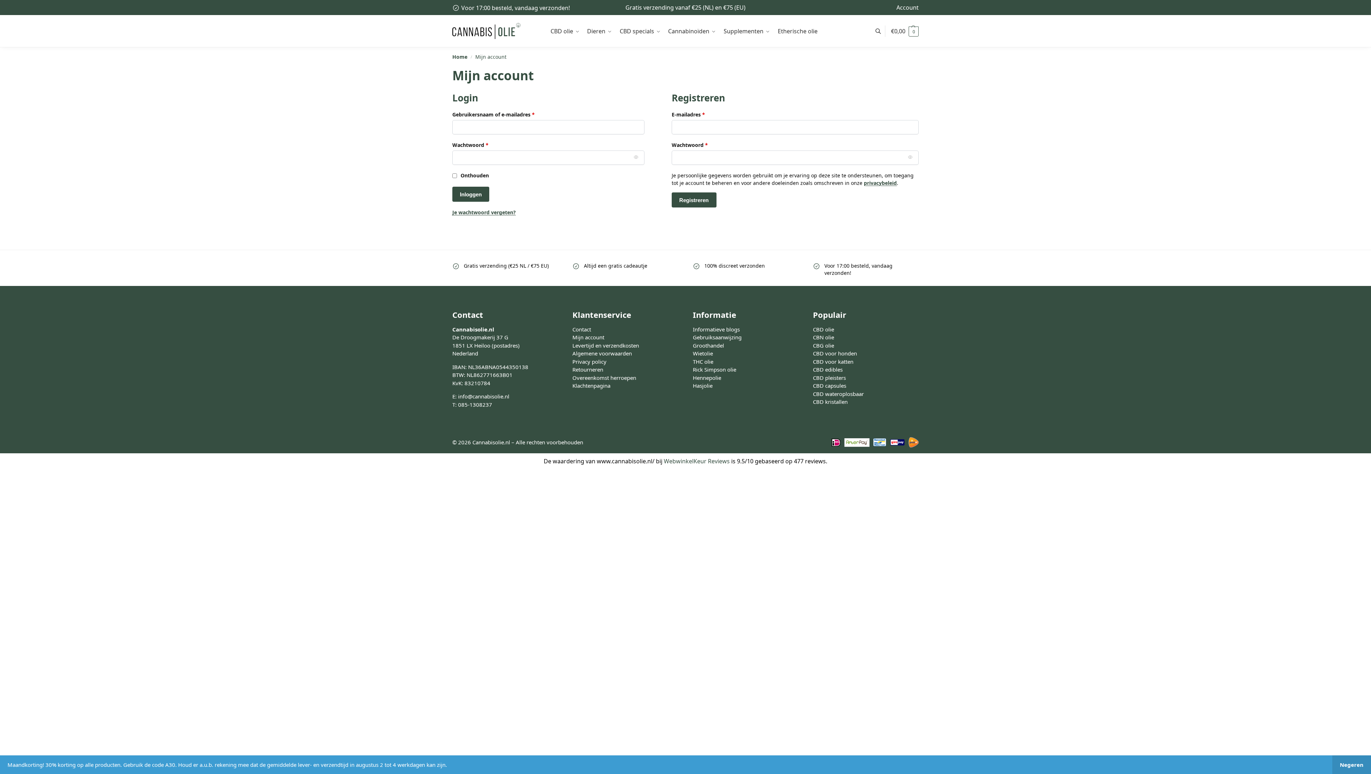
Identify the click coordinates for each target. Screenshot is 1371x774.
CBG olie (823, 345)
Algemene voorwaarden (602, 353)
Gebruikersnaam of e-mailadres (502, 114)
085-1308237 (475, 404)
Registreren (694, 200)
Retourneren (587, 369)
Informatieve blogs (716, 329)
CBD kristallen (830, 401)
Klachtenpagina (591, 385)
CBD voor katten (833, 361)
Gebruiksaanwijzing (717, 337)
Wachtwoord (478, 144)
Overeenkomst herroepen (604, 377)
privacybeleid (880, 183)
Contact (581, 329)
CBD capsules (829, 385)
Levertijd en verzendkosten (605, 345)
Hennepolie (707, 377)
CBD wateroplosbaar (838, 393)
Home (459, 56)
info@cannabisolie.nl (483, 396)
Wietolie (703, 353)
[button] (905, 31)
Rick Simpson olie (714, 369)
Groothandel (708, 345)
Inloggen (471, 194)
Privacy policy (589, 361)
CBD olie (823, 329)
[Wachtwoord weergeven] (636, 157)
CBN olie (823, 337)
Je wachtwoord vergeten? (484, 212)
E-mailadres (697, 114)
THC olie (703, 361)
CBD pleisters (829, 377)
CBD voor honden (835, 353)
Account (907, 7)
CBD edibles (828, 369)
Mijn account (588, 337)
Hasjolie (703, 385)
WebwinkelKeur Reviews (697, 461)
